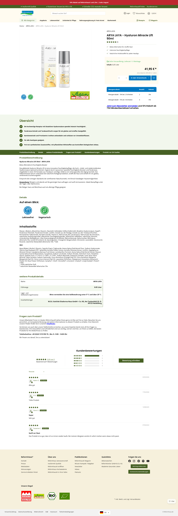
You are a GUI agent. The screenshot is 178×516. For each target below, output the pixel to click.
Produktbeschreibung (27, 152)
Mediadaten (25, 466)
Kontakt (23, 461)
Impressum (53, 512)
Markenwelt (111, 20)
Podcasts (78, 472)
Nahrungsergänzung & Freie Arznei (91, 20)
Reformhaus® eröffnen (56, 466)
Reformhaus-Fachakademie (57, 469)
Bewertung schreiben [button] (131, 360)
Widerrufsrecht (38, 512)
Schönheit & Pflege (69, 20)
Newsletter (78, 466)
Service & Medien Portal (29, 472)
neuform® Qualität (29, 6)
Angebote (43, 20)
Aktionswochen (107, 461)
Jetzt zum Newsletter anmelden (122, 106)
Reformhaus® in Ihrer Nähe (57, 472)
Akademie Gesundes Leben (111, 466)
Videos (77, 469)
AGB (46, 512)
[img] (33, 377)
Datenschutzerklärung (25, 512)
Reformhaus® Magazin (83, 461)
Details (40, 152)
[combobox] (78, 13)
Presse (23, 464)
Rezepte (141, 20)
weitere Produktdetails (54, 152)
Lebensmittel (54, 20)
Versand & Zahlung (10, 512)
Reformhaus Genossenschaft (58, 461)
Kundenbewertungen (92, 152)
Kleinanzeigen (26, 469)
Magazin (154, 20)
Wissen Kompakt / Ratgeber (84, 464)
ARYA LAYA (30, 26)
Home (21, 26)
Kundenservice (152, 6)
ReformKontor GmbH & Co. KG (112, 464)
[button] (112, 42)
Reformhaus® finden (137, 6)
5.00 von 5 (51, 359)
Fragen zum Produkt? (73, 152)
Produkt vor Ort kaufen (111, 152)
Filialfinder (51, 324)
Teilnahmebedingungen (66, 512)
